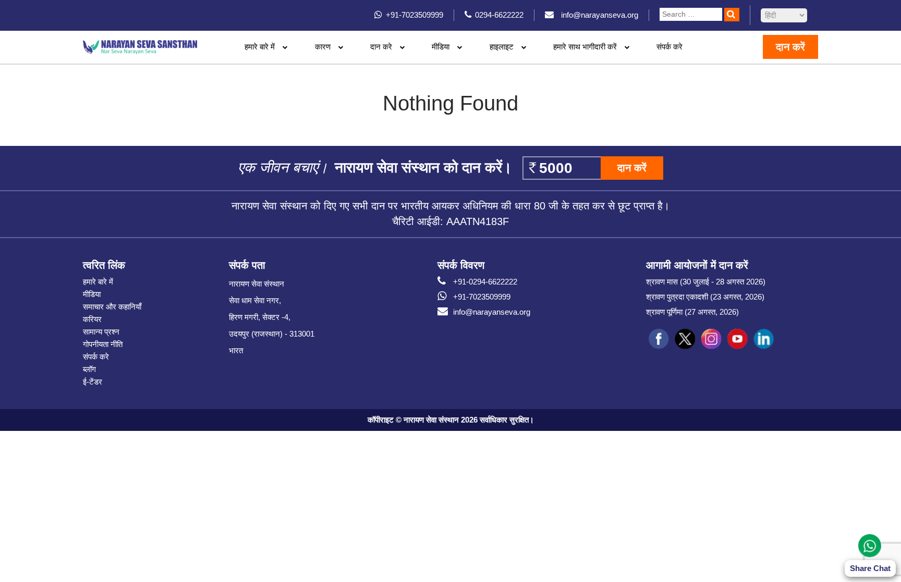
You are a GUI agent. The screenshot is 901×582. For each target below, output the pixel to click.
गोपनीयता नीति (103, 344)
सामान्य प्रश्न (101, 331)
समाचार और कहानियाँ (112, 306)
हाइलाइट (502, 46)
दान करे (381, 46)
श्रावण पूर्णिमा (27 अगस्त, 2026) (692, 311)
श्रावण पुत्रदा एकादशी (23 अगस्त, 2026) (705, 296)
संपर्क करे (669, 46)
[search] (731, 14)
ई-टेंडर (92, 381)
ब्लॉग (89, 369)
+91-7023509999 (481, 296)
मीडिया (92, 294)
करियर (92, 319)
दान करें (790, 47)
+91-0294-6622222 (485, 281)
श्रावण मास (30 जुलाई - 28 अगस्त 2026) (705, 281)
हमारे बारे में (98, 281)
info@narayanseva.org (491, 311)
